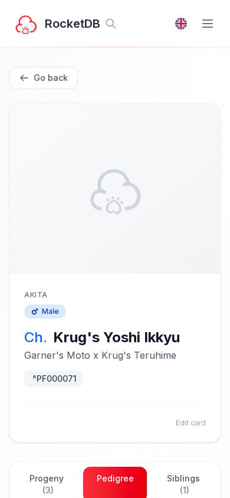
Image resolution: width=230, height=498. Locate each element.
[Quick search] (110, 23)
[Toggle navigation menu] (208, 24)
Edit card (191, 422)
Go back (51, 78)
